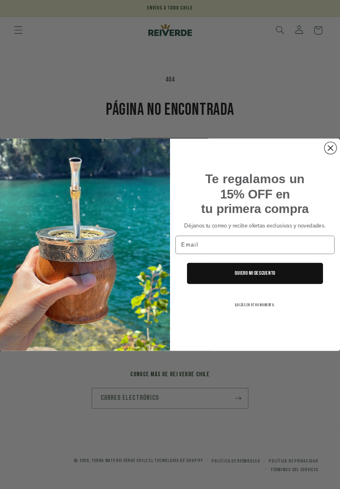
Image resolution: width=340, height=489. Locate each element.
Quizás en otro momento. (255, 305)
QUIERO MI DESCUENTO (255, 273)
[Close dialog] (330, 148)
